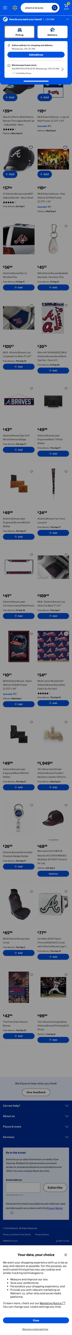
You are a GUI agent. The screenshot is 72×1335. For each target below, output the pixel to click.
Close (36, 1320)
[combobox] (40, 7)
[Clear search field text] (50, 7)
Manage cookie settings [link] (35, 1329)
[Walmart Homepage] (15, 8)
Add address (36, 54)
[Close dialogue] (65, 1254)
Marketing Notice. (51, 1303)
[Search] (55, 8)
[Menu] (6, 8)
